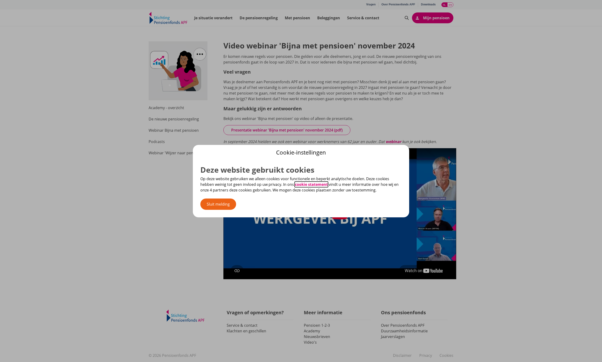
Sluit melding (218, 204)
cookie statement (311, 184)
